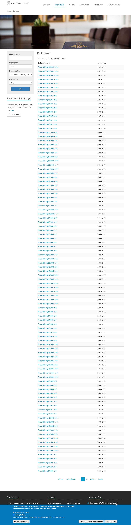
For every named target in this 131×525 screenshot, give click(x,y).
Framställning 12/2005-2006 (48, 295)
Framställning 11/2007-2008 (48, 87)
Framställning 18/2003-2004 (48, 418)
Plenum (72, 5)
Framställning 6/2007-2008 (47, 108)
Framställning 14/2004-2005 (48, 361)
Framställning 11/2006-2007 (48, 210)
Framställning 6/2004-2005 (47, 393)
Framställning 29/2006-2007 (48, 136)
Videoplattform (20, 515)
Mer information (50, 508)
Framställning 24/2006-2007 (48, 157)
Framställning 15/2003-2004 (48, 430)
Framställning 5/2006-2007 (47, 234)
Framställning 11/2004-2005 (48, 373)
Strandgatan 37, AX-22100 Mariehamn (104, 503)
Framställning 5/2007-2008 (47, 112)
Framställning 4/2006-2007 (47, 238)
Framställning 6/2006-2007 (47, 230)
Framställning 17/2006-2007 (48, 185)
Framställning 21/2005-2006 (48, 259)
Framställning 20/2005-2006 (48, 263)
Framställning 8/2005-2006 (47, 312)
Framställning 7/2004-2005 (47, 389)
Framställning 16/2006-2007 (48, 189)
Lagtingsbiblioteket (54, 503)
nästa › (92, 479)
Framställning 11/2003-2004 (48, 446)
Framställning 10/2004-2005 (48, 377)
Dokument (59, 5)
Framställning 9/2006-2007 (47, 218)
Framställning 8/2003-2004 (47, 458)
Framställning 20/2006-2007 (48, 173)
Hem (9, 11)
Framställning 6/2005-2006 (47, 320)
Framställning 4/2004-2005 (47, 401)
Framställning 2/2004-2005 (47, 409)
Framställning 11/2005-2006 (48, 299)
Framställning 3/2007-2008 (47, 120)
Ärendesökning (14, 114)
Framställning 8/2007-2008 (47, 99)
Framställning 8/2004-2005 (47, 385)
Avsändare (13, 79)
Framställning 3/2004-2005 (47, 405)
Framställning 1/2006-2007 (47, 250)
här (12, 110)
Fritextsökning (14, 54)
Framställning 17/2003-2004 (48, 422)
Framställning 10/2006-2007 (48, 214)
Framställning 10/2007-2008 (48, 91)
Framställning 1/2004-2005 (47, 414)
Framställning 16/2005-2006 (48, 279)
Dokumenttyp (14, 71)
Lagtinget (98, 5)
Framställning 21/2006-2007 (48, 169)
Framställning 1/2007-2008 (47, 128)
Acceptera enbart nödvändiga (91, 521)
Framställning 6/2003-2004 (47, 467)
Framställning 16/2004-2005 (48, 352)
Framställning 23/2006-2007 (48, 161)
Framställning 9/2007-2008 (47, 95)
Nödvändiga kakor (22, 512)
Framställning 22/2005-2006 (48, 254)
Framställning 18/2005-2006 (48, 271)
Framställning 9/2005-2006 (47, 308)
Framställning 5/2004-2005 (47, 397)
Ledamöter (84, 5)
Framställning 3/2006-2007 (47, 242)
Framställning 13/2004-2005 (48, 365)
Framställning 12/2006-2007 (48, 206)
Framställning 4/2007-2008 (47, 116)
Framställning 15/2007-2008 (48, 71)
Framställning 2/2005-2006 (47, 336)
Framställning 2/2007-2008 (47, 124)
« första (60, 479)
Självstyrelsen (114, 5)
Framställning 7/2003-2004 (47, 463)
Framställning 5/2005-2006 (47, 324)
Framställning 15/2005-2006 (48, 283)
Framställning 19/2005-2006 (48, 267)
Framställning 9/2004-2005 (47, 381)
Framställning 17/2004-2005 (48, 348)
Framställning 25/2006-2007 (48, 153)
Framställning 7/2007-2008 (47, 104)
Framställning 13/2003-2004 (48, 438)
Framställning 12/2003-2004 (48, 442)
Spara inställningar (21, 521)
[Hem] (19, 4)
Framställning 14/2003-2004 (48, 434)
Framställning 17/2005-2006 (48, 275)
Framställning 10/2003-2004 (48, 450)
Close (116, 504)
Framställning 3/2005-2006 (47, 332)
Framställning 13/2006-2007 (48, 201)
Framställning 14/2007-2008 (48, 75)
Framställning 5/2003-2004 (47, 471)
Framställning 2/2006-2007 (47, 246)
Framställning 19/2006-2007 (48, 177)
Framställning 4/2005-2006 (47, 328)
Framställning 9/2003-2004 (47, 454)
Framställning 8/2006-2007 (47, 222)
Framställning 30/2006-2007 (48, 132)
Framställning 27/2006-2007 (48, 144)
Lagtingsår (13, 63)
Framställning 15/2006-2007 (48, 193)
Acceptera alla (110, 521)
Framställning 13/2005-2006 (48, 291)
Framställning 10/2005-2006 (48, 303)
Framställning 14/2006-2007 (48, 197)
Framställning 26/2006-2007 (48, 148)
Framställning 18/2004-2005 (48, 344)
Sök (20, 89)
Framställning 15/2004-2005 (48, 356)
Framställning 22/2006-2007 (48, 165)
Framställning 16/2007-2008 (48, 67)
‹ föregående (71, 479)
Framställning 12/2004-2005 (48, 369)
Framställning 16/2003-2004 (48, 426)
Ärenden (46, 5)
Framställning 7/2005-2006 (47, 316)
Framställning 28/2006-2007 (48, 140)
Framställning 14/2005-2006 (48, 287)
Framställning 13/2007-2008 (48, 79)
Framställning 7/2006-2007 (47, 226)
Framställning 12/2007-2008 (48, 83)
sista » (100, 479)
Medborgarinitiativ (73, 503)
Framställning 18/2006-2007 (48, 181)
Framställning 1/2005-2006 (47, 340)
